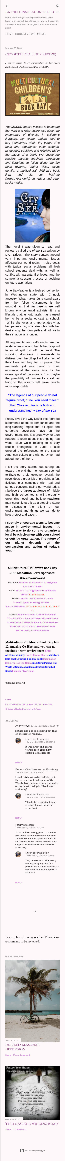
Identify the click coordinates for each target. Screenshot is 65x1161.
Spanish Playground (23, 670)
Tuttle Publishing (15, 606)
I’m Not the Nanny (22, 662)
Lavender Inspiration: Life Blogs (32, 12)
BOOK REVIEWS (25, 34)
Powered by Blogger (35, 1150)
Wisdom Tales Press (30, 582)
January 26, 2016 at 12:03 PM (41, 797)
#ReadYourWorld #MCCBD (25, 704)
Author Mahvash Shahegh (32, 626)
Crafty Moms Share (36, 654)
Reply (18, 762)
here (47, 650)
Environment (28, 709)
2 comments (19, 1129)
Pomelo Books (26, 614)
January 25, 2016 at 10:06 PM (45, 726)
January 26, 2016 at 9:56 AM (30, 772)
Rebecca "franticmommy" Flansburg (36, 769)
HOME (9, 34)
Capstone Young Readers (36, 602)
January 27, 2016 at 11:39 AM (30, 827)
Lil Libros (36, 586)
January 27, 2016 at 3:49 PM (40, 855)
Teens (38, 709)
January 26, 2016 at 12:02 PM (41, 742)
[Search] (58, 5)
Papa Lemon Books (29, 618)
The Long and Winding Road (31, 1123)
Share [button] (8, 699)
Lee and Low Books (30, 598)
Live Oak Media (40, 630)
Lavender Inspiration (37, 739)
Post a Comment (21, 1055)
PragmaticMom (24, 824)
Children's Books (13, 709)
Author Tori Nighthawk (29, 590)
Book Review (45, 704)
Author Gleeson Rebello (29, 622)
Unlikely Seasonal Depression (22, 1047)
